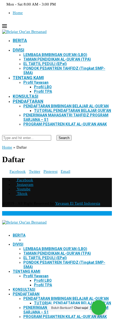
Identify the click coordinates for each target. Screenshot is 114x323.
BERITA (20, 40)
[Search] (3, 133)
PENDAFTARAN (28, 101)
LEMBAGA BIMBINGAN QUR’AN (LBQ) (55, 55)
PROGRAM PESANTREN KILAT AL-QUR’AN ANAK (65, 124)
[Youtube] (12, 21)
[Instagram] (8, 21)
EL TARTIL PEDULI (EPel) (45, 64)
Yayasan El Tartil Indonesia (77, 203)
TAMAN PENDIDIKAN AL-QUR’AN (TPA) (57, 59)
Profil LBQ (43, 87)
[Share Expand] (71, 171)
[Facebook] (3, 21)
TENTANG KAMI (28, 77)
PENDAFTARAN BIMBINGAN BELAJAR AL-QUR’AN (66, 106)
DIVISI (18, 50)
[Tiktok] (16, 21)
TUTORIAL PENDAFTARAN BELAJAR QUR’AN (72, 110)
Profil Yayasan (36, 82)
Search (64, 138)
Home (18, 13)
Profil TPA (43, 91)
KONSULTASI (25, 96)
